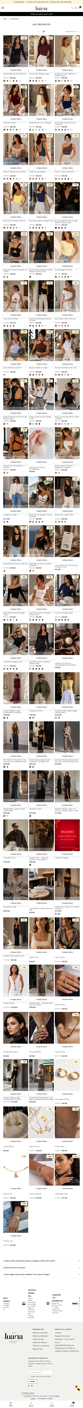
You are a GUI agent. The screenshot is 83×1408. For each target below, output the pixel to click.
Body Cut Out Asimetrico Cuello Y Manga (67, 417)
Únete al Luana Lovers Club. (41, 14)
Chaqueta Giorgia (10, 515)
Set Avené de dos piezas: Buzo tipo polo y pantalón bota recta (66, 760)
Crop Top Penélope (10, 319)
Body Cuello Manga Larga (39, 74)
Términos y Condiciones (41, 1346)
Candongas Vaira (61, 1194)
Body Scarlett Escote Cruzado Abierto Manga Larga (66, 221)
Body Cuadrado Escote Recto (14, 172)
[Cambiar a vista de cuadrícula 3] (43, 31)
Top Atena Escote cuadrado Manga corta (40, 613)
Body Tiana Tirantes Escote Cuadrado (65, 123)
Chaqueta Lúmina (36, 711)
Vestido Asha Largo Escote (13, 956)
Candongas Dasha (62, 1099)
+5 (71, 81)
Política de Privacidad (40, 1333)
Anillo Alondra (60, 1005)
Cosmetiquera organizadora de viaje (41, 909)
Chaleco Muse (8, 1003)
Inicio (5, 19)
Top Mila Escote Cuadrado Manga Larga (39, 662)
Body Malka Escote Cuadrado (14, 74)
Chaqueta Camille (10, 907)
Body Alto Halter (9, 123)
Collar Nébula (8, 1147)
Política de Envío (38, 1339)
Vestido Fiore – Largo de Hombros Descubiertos (38, 858)
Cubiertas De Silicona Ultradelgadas (37, 468)
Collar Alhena (60, 1052)
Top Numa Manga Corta (12, 662)
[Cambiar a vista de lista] (39, 31)
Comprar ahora (41, 462)
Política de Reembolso (40, 1336)
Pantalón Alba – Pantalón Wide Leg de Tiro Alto (41, 1004)
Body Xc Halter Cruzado (38, 368)
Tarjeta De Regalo (62, 858)
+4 (45, 81)
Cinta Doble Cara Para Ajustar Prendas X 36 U (66, 566)
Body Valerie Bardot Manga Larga (14, 613)
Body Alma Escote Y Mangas (40, 123)
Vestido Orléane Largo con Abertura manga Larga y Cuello (66, 809)
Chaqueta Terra (9, 858)
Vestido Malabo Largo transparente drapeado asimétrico (12, 711)
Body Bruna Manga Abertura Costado (40, 319)
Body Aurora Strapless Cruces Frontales (40, 515)
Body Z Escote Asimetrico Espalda (13, 466)
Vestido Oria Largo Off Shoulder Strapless (67, 907)
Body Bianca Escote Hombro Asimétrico (40, 564)
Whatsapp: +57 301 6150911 (65, 1339)
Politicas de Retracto (40, 1342)
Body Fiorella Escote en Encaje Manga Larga (15, 417)
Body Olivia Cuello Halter (64, 515)
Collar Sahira (60, 957)
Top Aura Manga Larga (64, 613)
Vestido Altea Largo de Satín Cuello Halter (14, 809)
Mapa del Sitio (37, 1349)
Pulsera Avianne (35, 1194)
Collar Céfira (59, 1147)
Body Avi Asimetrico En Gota (66, 368)
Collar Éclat (7, 1194)
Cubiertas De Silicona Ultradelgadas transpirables (65, 664)
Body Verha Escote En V (12, 368)
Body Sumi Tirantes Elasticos (14, 221)
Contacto (58, 1333)
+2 (71, 179)
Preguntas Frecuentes (62, 1336)
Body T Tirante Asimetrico (65, 172)
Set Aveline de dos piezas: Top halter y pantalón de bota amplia (41, 1098)
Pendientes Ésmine (10, 1052)
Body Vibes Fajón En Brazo (65, 319)
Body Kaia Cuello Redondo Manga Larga (65, 74)
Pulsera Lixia (8, 1241)
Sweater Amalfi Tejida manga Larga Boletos (66, 711)
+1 (45, 179)
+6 (20, 81)
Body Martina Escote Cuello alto (15, 564)
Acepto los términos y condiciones (41, 1376)
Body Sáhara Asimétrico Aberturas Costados (64, 466)
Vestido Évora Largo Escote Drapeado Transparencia (39, 760)
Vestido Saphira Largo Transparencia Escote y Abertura (12, 1098)
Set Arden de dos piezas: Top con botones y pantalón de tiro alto (15, 760)
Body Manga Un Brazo (63, 270)
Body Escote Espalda (37, 172)
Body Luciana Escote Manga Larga (40, 417)
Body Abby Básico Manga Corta (41, 221)
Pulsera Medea (35, 1052)
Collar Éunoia (34, 1147)
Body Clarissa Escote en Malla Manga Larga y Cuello (40, 270)
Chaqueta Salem (35, 809)
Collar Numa (34, 957)
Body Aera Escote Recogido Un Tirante (15, 270)
